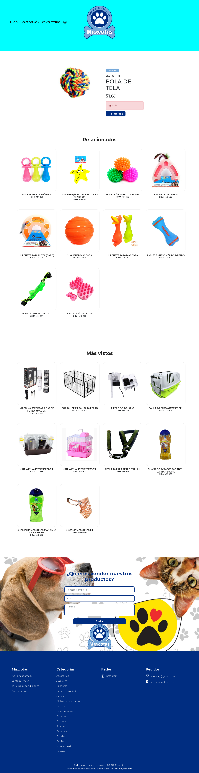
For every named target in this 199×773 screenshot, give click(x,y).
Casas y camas (64, 711)
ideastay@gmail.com (162, 676)
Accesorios (62, 676)
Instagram (111, 676)
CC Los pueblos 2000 (161, 682)
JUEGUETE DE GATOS (166, 194)
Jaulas (60, 696)
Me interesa (115, 113)
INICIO (14, 22)
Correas (61, 721)
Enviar (99, 621)
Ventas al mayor (21, 681)
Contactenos (19, 691)
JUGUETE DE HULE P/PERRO (36, 194)
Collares (61, 716)
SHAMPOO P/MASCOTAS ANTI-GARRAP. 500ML (165, 470)
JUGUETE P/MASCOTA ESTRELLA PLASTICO (79, 195)
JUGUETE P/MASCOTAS (80, 313)
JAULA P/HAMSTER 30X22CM (36, 469)
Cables (60, 741)
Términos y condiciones (25, 686)
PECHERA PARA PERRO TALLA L (122, 469)
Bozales (60, 736)
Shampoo (62, 726)
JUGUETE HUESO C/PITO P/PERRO (166, 255)
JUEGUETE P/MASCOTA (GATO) (36, 255)
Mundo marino (65, 746)
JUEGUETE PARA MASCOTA (122, 255)
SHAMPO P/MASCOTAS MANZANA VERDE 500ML (36, 531)
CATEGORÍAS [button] (30, 22)
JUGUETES (112, 70)
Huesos (60, 751)
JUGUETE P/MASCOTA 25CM (37, 313)
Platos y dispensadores (69, 701)
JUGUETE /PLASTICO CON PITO (122, 194)
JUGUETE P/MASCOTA (79, 255)
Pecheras (61, 686)
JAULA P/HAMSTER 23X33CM (79, 469)
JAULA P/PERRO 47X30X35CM (165, 408)
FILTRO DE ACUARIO (122, 408)
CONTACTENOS (51, 22)
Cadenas (61, 731)
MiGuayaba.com (123, 768)
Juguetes (61, 681)
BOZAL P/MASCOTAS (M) (80, 530)
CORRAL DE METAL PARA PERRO (80, 408)
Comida (61, 706)
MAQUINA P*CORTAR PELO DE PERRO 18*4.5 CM (37, 409)
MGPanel (105, 768)
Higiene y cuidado (66, 691)
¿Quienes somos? (22, 676)
